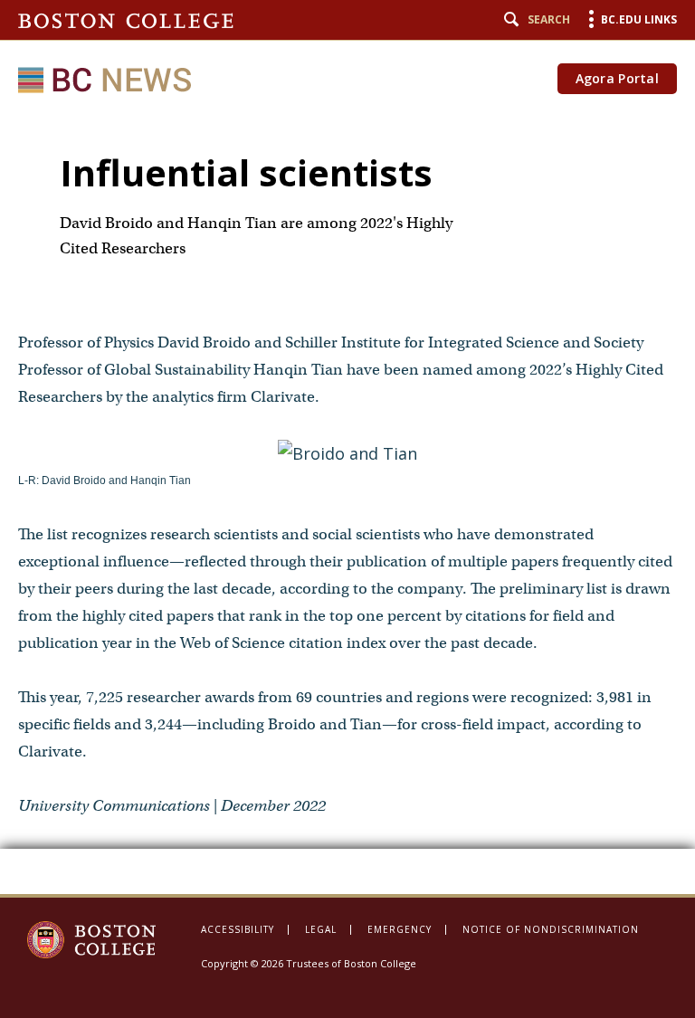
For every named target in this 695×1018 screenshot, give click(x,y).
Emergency (399, 929)
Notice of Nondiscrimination (550, 929)
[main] (347, 502)
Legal (321, 929)
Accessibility (237, 929)
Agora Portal (617, 78)
